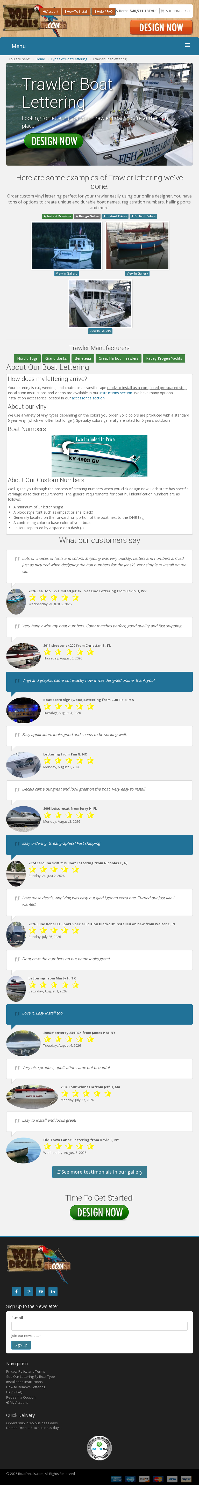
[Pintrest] (40, 1291)
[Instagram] (28, 1291)
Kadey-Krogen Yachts (164, 358)
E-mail (17, 1317)
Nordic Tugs (27, 358)
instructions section (116, 392)
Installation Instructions (24, 1381)
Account (52, 11)
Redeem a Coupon (20, 1397)
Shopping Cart (178, 11)
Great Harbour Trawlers (118, 358)
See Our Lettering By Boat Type (30, 1376)
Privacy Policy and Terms (25, 1371)
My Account (18, 1402)
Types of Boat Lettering (69, 59)
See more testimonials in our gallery (102, 1172)
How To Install (77, 11)
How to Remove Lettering (25, 1387)
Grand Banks (56, 358)
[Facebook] (16, 1291)
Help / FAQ (104, 11)
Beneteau (83, 358)
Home (40, 59)
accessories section (88, 398)
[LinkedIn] (53, 1291)
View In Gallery (66, 273)
